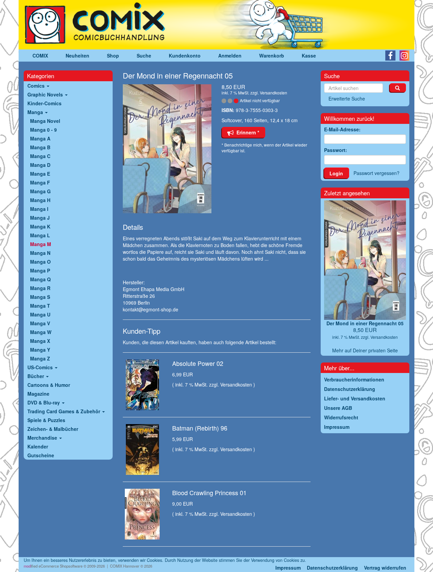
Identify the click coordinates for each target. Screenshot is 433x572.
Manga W (40, 332)
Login (336, 173)
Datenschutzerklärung (332, 567)
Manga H (40, 200)
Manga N (40, 252)
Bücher (36, 376)
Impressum (288, 567)
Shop (113, 55)
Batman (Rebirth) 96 (199, 427)
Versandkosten (273, 92)
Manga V (40, 323)
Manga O (40, 261)
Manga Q (40, 279)
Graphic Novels (45, 94)
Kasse (309, 55)
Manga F (40, 182)
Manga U (40, 314)
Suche (144, 55)
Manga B (40, 147)
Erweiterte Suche (346, 98)
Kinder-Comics (44, 103)
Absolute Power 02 (197, 363)
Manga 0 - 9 (43, 129)
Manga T (40, 305)
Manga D (40, 164)
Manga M (40, 244)
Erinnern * (246, 132)
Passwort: (335, 150)
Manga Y (40, 349)
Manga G (40, 191)
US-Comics (40, 367)
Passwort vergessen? (377, 173)
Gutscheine (40, 455)
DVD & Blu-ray (44, 402)
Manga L (40, 235)
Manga (35, 112)
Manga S (40, 296)
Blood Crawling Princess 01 (209, 492)
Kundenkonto (185, 55)
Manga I (39, 208)
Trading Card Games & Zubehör (64, 411)
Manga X (40, 340)
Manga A (40, 138)
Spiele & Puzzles (46, 420)
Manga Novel (45, 120)
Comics (36, 85)
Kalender (37, 446)
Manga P (40, 270)
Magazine (38, 393)
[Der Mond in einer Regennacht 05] (167, 148)
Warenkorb (271, 55)
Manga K (40, 226)
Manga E (40, 173)
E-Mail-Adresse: (342, 129)
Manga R (40, 288)
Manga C (40, 156)
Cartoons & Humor (48, 384)
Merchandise (43, 437)
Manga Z (40, 358)
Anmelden (230, 55)
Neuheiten (77, 55)
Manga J (40, 217)
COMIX (40, 55)
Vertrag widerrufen (385, 567)
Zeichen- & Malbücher (52, 428)
